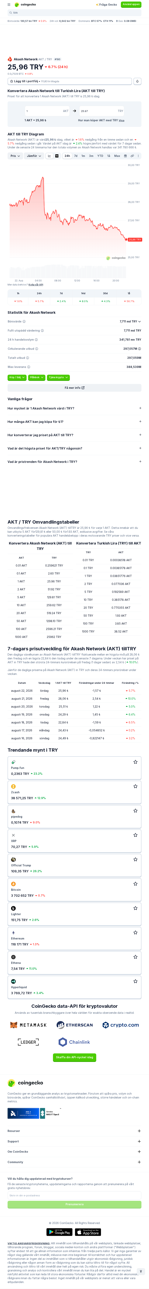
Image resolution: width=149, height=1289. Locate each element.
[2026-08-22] (125, 156)
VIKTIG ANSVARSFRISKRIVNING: (29, 1243)
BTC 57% (96, 21)
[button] (74, 388)
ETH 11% (108, 21)
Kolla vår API (36, 284)
